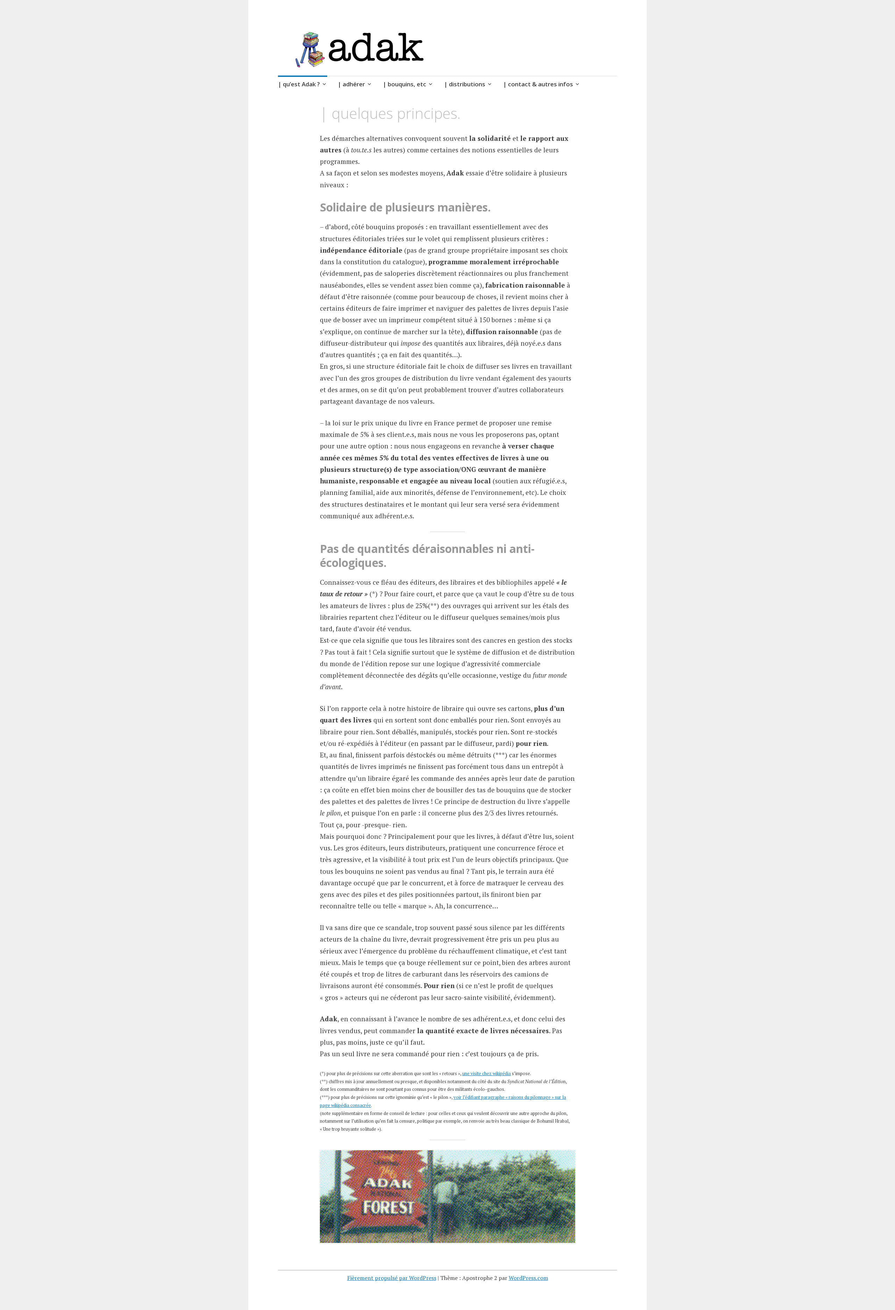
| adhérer (351, 84)
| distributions (464, 84)
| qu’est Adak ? (299, 84)
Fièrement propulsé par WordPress (391, 1278)
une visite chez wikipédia (486, 1073)
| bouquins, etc (404, 84)
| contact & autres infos (538, 84)
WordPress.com (528, 1278)
